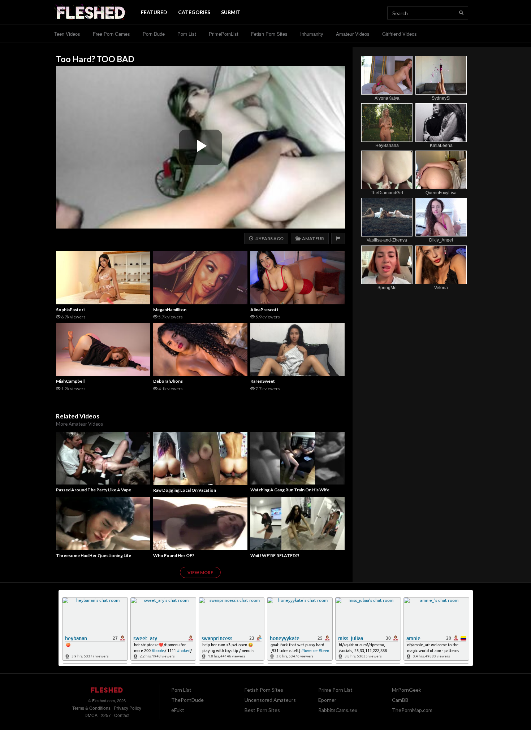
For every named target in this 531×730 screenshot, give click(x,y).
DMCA (91, 715)
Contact (121, 715)
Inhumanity (311, 33)
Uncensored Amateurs (270, 700)
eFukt (177, 710)
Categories (194, 12)
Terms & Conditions (91, 708)
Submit (231, 12)
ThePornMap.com (412, 710)
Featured (154, 12)
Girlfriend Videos (399, 33)
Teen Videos (67, 33)
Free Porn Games (111, 33)
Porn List (186, 33)
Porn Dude (154, 33)
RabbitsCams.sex (337, 710)
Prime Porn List (335, 690)
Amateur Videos (353, 33)
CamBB (400, 700)
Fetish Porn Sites (269, 33)
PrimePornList (223, 33)
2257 (106, 715)
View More (200, 572)
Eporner (327, 700)
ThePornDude (187, 700)
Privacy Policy (127, 708)
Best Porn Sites (262, 710)
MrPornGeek (406, 690)
